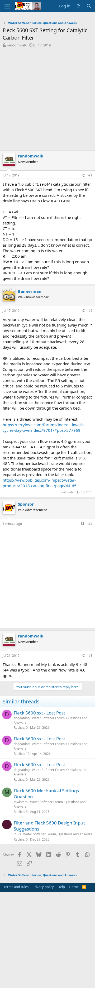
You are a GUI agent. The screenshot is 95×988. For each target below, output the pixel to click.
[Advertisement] (47, 97)
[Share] (83, 175)
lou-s (17, 834)
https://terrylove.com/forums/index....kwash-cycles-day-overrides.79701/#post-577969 (44, 427)
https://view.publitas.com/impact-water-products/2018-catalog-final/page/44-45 (40, 482)
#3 (90, 655)
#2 (90, 310)
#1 (90, 175)
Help (61, 886)
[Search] (89, 6)
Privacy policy (43, 886)
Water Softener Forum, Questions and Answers (50, 720)
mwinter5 (21, 802)
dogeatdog (22, 718)
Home (74, 886)
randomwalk (17, 45)
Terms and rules (16, 886)
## (90, 523)
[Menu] (7, 6)
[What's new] (78, 6)
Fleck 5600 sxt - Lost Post (39, 713)
